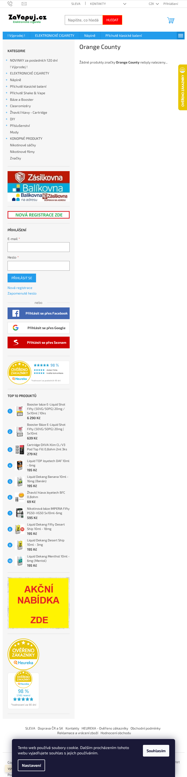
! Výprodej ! (19, 67)
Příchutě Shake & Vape (27, 93)
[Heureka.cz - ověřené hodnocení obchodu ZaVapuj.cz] (39, 373)
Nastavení (31, 765)
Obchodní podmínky (145, 728)
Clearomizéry (20, 106)
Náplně (15, 80)
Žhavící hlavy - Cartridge (28, 112)
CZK (152, 4)
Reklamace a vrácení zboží (77, 733)
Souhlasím (156, 750)
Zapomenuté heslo (22, 293)
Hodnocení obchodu (116, 733)
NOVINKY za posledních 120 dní (33, 60)
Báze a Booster (22, 99)
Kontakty (98, 4)
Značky (15, 158)
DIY (12, 119)
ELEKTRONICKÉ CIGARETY (29, 73)
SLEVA (75, 4)
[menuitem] (16, 35)
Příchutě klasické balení (28, 86)
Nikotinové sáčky (23, 145)
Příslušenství (20, 125)
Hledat (112, 20)
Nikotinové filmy (22, 151)
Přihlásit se (21, 278)
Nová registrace (20, 288)
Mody (14, 132)
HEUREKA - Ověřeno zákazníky (105, 728)
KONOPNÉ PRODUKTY (26, 138)
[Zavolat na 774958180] (15, 3)
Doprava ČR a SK (50, 728)
